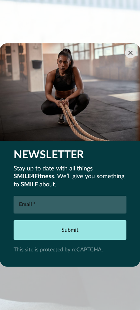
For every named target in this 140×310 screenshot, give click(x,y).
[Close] (130, 52)
